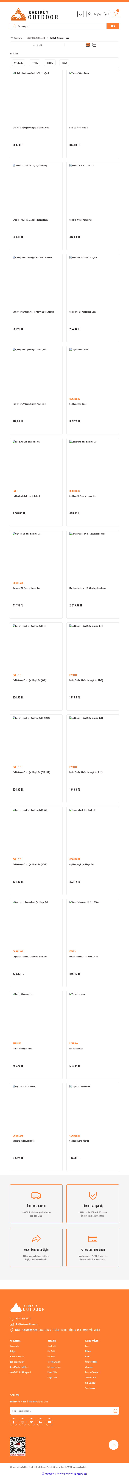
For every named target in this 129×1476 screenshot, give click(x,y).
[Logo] (34, 14)
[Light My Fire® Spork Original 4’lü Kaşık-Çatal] (36, 95)
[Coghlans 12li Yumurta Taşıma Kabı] (36, 555)
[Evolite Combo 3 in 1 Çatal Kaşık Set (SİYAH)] (36, 832)
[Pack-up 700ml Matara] (92, 95)
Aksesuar (89, 1367)
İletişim (12, 1351)
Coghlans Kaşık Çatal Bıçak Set (81, 864)
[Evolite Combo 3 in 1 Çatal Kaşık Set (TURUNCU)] (36, 739)
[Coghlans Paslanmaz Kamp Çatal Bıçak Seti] (36, 924)
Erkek (87, 1356)
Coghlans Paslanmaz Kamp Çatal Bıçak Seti (30, 956)
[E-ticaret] (64, 1474)
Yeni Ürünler (90, 1388)
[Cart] (116, 14)
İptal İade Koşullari (17, 1361)
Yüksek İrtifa (90, 1377)
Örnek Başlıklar (91, 1361)
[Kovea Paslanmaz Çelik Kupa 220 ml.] (92, 924)
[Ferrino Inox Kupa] (92, 1016)
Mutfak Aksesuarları (59, 37)
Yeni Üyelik (52, 1346)
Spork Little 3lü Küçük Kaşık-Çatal (82, 311)
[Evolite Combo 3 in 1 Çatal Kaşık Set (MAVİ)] (92, 647)
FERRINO (17, 1043)
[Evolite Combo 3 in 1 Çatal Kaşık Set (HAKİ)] (92, 739)
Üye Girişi (51, 1351)
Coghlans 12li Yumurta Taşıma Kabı (26, 588)
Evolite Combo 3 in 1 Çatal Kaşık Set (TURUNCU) (31, 772)
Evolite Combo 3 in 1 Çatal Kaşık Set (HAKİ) (86, 772)
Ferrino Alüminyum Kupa (22, 1048)
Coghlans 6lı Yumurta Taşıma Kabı (82, 496)
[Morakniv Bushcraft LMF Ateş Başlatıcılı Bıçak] (92, 555)
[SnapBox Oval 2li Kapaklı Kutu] (92, 187)
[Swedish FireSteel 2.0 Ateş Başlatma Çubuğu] (36, 187)
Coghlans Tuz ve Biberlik (79, 1140)
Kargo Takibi (52, 1372)
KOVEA (72, 951)
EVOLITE (17, 491)
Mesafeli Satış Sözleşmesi (20, 1372)
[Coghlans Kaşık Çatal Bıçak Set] (92, 832)
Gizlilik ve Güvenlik (17, 1356)
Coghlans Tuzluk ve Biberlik (23, 1140)
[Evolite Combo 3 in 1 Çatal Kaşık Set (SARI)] (36, 647)
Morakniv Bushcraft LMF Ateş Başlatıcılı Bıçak (87, 588)
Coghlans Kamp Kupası (78, 403)
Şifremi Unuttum (54, 1361)
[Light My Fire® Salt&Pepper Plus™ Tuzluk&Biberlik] (36, 279)
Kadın (87, 1346)
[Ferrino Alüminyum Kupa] (36, 1016)
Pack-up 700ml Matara (78, 127)
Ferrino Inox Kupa (76, 1048)
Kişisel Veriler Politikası (19, 1367)
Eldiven (88, 1351)
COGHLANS (74, 398)
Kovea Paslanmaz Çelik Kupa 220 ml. (83, 956)
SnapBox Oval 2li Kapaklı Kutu (81, 219)
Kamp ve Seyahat (91, 1372)
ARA (113, 26)
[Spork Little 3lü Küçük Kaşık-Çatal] (92, 279)
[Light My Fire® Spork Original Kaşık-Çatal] (36, 371)
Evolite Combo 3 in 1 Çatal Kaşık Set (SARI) (29, 680)
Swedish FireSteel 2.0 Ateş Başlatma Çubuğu (30, 219)
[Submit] (115, 1411)
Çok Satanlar (90, 1382)
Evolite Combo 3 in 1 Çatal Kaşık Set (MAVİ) (86, 680)
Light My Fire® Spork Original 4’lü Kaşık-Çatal (31, 127)
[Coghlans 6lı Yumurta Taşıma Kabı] (92, 463)
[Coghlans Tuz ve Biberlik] (92, 1108)
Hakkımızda (14, 1346)
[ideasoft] (48, 1473)
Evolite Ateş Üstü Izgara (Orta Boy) (26, 496)
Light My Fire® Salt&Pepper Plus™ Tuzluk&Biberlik (33, 311)
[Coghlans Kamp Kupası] (92, 371)
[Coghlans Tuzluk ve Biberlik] (36, 1108)
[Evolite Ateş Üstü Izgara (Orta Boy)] (36, 463)
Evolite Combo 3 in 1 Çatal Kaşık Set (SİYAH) (30, 864)
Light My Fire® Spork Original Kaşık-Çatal (29, 403)
